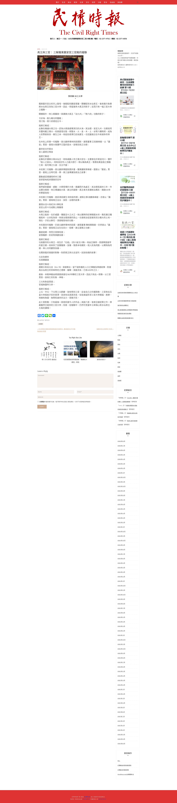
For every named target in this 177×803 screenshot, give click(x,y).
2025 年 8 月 (121, 495)
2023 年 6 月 (121, 612)
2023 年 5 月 (121, 617)
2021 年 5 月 (121, 721)
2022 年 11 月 (121, 644)
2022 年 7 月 (121, 662)
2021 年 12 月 (121, 694)
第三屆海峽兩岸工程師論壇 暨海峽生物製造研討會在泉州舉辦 (128, 311)
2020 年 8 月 (121, 743)
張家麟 (41, 324)
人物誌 (65, 7)
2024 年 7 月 (121, 554)
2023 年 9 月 (121, 599)
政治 (69, 2)
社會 (81, 2)
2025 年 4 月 (121, 513)
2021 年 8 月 (121, 712)
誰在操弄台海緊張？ (123, 305)
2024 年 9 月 (121, 545)
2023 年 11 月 (121, 590)
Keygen (72, 7)
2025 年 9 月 (121, 491)
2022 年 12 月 (121, 639)
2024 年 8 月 (121, 549)
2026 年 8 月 (121, 441)
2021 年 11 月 (121, 698)
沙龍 (99, 2)
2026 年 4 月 (121, 459)
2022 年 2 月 (121, 685)
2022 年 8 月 (121, 657)
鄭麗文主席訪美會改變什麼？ (126, 318)
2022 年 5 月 (121, 671)
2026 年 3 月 (121, 463)
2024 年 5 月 (121, 563)
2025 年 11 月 (121, 481)
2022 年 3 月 (121, 680)
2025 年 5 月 (121, 509)
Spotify (80, 7)
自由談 (112, 2)
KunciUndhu (98, 7)
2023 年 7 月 (121, 608)
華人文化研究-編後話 (49, 359)
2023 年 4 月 (121, 621)
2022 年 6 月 (121, 667)
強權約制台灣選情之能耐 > (105, 329)
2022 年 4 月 (121, 676)
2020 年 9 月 (121, 739)
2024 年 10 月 (121, 540)
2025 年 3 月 (121, 518)
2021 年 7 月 (121, 716)
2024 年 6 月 (121, 558)
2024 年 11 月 (121, 536)
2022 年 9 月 (121, 653)
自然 (93, 2)
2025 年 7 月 (121, 500)
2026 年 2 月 (121, 468)
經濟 (75, 2)
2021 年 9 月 (121, 707)
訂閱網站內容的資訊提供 (124, 765)
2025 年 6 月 (121, 504)
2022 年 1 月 (121, 689)
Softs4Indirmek (110, 7)
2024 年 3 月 (121, 572)
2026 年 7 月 (121, 445)
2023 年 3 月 (121, 626)
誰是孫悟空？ (101, 359)
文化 (87, 2)
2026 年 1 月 (121, 472)
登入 (119, 761)
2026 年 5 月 (121, 454)
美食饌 (120, 2)
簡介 (57, 2)
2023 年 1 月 (121, 635)
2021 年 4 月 (121, 725)
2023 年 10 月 (121, 594)
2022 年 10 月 (121, 648)
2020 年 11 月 (121, 734)
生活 (63, 2)
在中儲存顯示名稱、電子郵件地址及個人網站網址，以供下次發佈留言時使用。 (65, 402)
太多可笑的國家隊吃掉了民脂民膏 (127, 301)
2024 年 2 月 (121, 576)
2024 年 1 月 (121, 581)
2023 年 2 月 (121, 630)
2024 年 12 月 (121, 531)
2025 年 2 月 (121, 522)
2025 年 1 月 (121, 527)
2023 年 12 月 (121, 585)
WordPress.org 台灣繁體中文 (126, 774)
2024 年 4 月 (121, 567)
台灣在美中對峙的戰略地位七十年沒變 (128, 294)
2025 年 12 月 (121, 477)
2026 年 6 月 (121, 450)
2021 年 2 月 (121, 730)
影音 (105, 2)
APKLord (89, 7)
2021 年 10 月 (121, 703)
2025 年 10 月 (121, 486)
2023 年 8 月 (121, 603)
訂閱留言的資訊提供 (123, 770)
